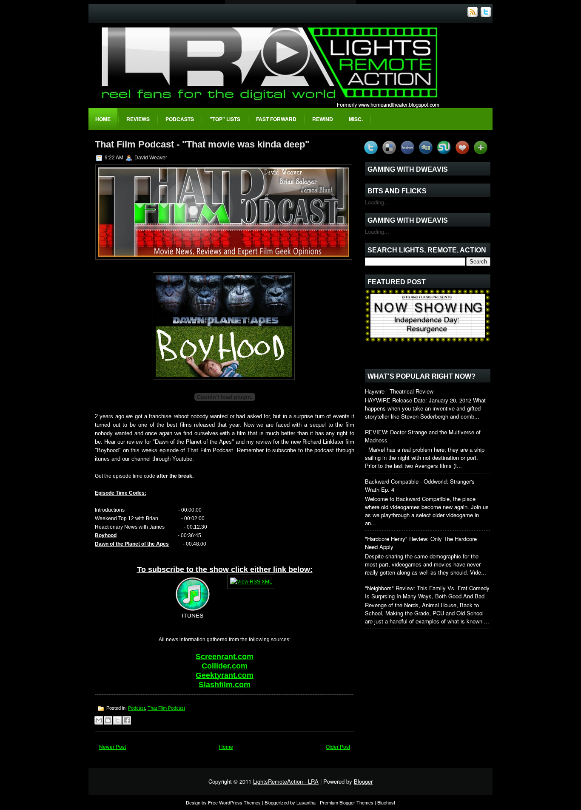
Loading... (377, 202)
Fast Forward (276, 119)
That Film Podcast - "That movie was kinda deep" (202, 144)
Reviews (138, 119)
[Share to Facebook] (126, 720)
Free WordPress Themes (234, 802)
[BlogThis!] (108, 720)
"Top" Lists (225, 119)
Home (103, 119)
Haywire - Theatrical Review (399, 391)
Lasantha (306, 802)
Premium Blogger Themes (346, 802)
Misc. (356, 119)
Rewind (322, 119)
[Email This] (98, 720)
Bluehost (386, 802)
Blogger (363, 781)
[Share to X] (117, 720)
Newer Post (112, 746)
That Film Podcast (166, 708)
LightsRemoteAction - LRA (286, 781)
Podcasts (179, 119)
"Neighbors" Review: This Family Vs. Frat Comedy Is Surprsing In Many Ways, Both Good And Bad (427, 592)
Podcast (136, 708)
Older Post (338, 746)
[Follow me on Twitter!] (487, 14)
